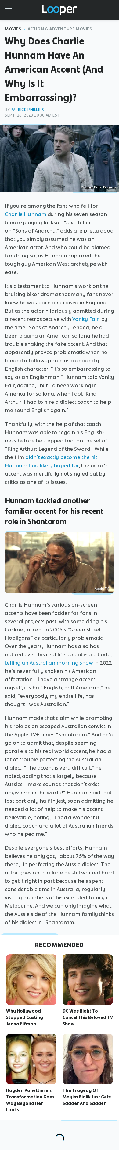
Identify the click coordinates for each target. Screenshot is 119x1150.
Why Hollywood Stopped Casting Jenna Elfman (24, 1017)
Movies (13, 29)
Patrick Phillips (27, 109)
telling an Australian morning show (49, 662)
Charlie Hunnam (25, 214)
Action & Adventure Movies (60, 29)
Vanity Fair (85, 319)
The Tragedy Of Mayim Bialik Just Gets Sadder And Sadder (87, 1096)
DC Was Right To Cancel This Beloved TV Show (88, 1017)
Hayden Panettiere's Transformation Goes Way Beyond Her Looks (30, 1100)
